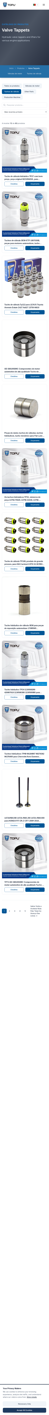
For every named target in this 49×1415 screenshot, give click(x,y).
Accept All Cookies (24, 1410)
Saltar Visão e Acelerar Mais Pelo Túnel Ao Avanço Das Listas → (36, 911)
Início (11, 68)
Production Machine (12, 97)
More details (32, 1397)
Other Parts (29, 92)
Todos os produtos (12, 86)
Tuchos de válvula (34, 74)
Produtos (20, 68)
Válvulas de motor (15, 74)
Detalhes (14, 184)
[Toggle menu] (43, 4)
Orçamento (35, 184)
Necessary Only (24, 1404)
